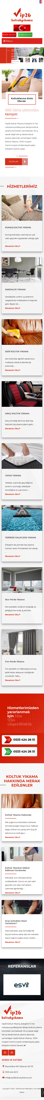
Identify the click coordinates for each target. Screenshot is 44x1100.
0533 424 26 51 (10, 35)
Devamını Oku (12, 246)
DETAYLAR (15, 61)
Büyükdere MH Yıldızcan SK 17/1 (19, 1066)
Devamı (20, 1045)
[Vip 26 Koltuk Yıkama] (22, 15)
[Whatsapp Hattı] (5, 1052)
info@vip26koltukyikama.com (18, 1078)
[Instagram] (41, 1)
